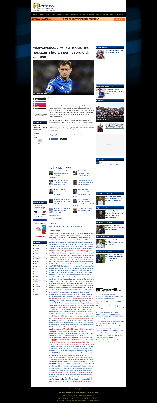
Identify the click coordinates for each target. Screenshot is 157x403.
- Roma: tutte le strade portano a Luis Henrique (72, 368)
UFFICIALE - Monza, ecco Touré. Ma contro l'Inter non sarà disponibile (75, 353)
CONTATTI (86, 392)
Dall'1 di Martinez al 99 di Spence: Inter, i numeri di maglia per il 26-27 (74, 322)
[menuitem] (122, 14)
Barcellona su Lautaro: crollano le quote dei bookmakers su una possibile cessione (79, 294)
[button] (40, 140)
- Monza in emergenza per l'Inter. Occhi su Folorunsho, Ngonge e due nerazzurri (79, 377)
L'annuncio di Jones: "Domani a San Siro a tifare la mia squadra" (73, 242)
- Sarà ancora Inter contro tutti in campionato (69, 335)
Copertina (99, 86)
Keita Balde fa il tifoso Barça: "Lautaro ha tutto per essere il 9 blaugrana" (75, 298)
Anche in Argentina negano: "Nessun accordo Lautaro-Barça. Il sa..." (75, 270)
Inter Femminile (101, 237)
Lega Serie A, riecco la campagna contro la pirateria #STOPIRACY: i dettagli (76, 301)
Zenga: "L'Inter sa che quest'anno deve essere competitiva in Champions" (76, 238)
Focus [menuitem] (53, 14)
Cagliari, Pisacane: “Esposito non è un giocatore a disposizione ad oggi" (75, 257)
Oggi (97, 162)
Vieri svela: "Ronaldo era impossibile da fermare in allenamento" (73, 253)
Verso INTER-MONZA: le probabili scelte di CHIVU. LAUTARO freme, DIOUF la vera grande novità (86, 361)
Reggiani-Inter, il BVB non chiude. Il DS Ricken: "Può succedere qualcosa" (76, 285)
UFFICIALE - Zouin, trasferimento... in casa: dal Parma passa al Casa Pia (75, 244)
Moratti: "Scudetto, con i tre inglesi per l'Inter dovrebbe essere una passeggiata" (77, 305)
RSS (96, 392)
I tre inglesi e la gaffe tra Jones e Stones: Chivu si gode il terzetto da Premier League (79, 324)
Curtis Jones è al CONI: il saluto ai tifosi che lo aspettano (72, 364)
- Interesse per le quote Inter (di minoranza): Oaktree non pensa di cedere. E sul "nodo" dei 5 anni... (85, 381)
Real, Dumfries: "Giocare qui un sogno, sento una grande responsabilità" (75, 307)
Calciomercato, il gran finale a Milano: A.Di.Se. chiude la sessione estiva (75, 255)
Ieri (101, 162)
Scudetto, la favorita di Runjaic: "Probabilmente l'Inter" (69, 355)
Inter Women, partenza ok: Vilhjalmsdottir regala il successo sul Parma (75, 246)
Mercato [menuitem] (106, 14)
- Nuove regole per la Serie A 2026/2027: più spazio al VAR (76, 359)
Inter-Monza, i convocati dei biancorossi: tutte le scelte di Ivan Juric (73, 264)
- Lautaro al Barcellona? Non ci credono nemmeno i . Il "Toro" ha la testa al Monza (82, 379)
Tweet (65, 139)
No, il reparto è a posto (38, 136)
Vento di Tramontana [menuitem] (87, 14)
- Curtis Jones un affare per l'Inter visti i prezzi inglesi (73, 344)
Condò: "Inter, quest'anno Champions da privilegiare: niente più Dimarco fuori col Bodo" (80, 372)
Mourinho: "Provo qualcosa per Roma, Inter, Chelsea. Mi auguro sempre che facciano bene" (81, 309)
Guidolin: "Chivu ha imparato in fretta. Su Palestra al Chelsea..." (85, 173)
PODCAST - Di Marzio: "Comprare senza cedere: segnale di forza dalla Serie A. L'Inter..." (80, 351)
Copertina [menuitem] (66, 14)
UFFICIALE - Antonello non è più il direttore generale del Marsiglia (73, 370)
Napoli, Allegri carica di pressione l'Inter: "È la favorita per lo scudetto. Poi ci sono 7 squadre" (82, 338)
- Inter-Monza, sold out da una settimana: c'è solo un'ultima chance (75, 374)
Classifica (36, 243)
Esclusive (99, 193)
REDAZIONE (69, 392)
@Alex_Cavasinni (74, 129)
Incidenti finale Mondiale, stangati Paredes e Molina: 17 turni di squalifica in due (78, 288)
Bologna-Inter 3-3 (103, 119)
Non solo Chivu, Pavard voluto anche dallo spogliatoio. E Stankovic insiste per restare (80, 311)
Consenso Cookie (74, 389)
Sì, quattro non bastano (38, 132)
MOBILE (92, 392)
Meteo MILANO (40, 220)
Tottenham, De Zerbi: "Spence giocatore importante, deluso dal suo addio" (76, 318)
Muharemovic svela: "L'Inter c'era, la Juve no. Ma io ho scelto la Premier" (75, 296)
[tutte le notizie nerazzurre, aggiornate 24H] (44, 5)
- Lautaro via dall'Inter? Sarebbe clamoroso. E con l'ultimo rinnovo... (75, 283)
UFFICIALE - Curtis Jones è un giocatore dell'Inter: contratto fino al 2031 (75, 266)
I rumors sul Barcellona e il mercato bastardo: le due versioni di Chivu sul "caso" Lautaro (80, 327)
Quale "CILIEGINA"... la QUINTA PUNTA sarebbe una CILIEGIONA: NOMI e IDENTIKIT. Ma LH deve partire (89, 340)
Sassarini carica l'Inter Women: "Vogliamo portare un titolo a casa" (73, 268)
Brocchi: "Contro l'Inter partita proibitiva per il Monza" (69, 331)
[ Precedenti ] (40, 216)
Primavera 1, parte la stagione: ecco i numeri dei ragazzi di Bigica (73, 272)
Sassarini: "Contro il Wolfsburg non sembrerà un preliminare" (71, 235)
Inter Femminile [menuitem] (115, 14)
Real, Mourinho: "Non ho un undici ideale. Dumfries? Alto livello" (73, 346)
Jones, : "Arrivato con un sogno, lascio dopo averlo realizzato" (75, 261)
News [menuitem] (59, 14)
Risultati (40, 143)
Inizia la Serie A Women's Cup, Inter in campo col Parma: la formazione (75, 279)
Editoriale (99, 47)
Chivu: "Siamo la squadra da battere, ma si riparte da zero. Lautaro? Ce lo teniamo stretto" (81, 333)
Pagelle (98, 208)
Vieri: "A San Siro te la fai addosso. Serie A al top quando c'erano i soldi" (75, 248)
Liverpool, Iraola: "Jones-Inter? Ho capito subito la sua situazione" (73, 329)
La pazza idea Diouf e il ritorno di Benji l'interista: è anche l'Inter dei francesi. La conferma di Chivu (83, 320)
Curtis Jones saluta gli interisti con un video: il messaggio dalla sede (74, 251)
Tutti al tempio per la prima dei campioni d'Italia (67, 226)
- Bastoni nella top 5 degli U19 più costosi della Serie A (74, 357)
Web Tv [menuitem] (98, 14)
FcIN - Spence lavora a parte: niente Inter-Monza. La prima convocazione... (114, 199)
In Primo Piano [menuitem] (44, 14)
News (55, 127)
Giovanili (99, 222)
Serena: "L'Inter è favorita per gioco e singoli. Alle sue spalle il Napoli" (74, 366)
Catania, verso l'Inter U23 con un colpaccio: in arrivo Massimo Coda (74, 348)
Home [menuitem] (35, 14)
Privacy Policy (84, 389)
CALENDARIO (78, 392)
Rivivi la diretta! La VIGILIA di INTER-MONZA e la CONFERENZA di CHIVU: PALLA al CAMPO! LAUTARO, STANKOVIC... (92, 290)
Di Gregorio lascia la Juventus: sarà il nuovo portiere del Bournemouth (74, 233)
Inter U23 (99, 251)
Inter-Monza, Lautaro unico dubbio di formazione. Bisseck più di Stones (75, 314)
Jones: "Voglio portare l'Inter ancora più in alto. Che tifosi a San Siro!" (74, 259)
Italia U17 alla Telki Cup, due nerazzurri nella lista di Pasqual (62, 192)
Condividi (54, 139)
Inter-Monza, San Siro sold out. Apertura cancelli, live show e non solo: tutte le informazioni (81, 342)
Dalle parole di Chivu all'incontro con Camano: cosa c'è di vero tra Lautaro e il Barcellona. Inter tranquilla (85, 316)
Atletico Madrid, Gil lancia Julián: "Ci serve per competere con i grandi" (75, 277)
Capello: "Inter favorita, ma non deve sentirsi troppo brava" (85, 211)
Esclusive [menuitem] (74, 14)
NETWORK (62, 392)
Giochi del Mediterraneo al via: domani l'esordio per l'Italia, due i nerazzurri (76, 303)
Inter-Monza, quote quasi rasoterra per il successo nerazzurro (62, 201)
